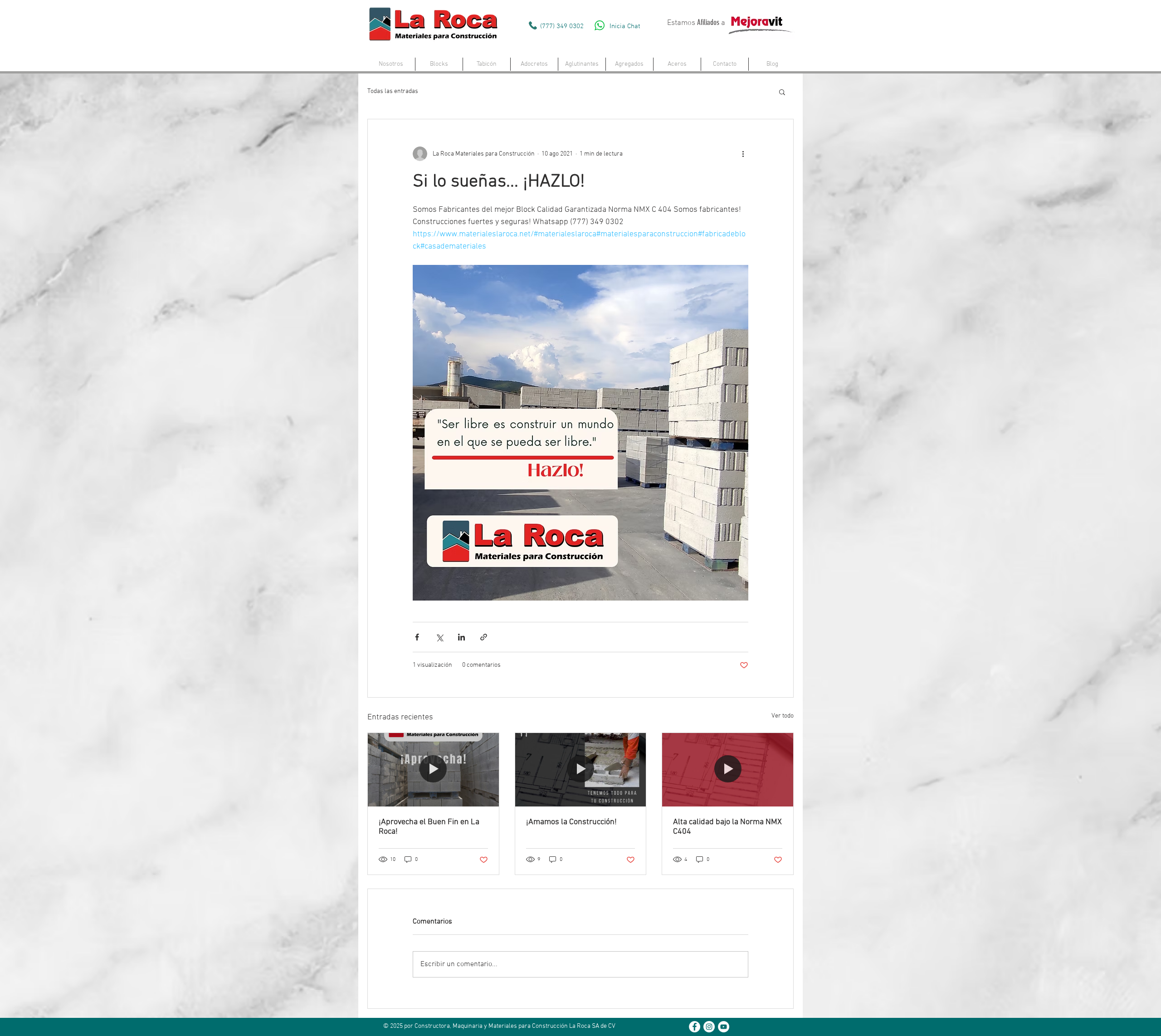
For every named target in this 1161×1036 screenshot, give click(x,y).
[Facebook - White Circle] (694, 1026)
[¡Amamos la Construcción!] (580, 769)
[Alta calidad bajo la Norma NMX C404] (727, 769)
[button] (439, 64)
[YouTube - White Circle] (723, 1026)
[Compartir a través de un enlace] (483, 637)
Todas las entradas (392, 91)
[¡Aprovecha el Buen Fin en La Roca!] (433, 769)
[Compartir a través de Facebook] (417, 637)
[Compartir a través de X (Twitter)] (439, 637)
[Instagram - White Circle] (709, 1026)
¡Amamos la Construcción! (571, 822)
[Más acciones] (742, 153)
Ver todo (782, 716)
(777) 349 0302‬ (562, 26)
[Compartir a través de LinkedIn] (461, 637)
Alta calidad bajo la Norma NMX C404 (727, 826)
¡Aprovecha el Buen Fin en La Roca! (429, 826)
